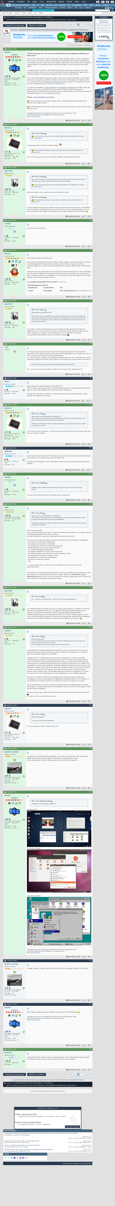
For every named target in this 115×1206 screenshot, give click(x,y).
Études (69, 2)
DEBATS (59, 1080)
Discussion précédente (40, 1091)
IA (38, 5)
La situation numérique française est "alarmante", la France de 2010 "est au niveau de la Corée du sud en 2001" (40, 1133)
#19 (90, 1004)
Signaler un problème (36, 25)
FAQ (28, 2)
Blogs (34, 2)
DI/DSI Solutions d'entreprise (20, 5)
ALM (42, 5)
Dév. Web (62, 5)
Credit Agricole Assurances (31, 1116)
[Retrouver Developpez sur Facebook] (111, 8)
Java (55, 5)
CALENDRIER (72, 1080)
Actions (17, 13)
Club (83, 2)
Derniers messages (6, 13)
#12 (90, 504)
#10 (90, 448)
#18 (90, 960)
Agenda (30, 13)
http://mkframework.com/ (35, 115)
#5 (90, 250)
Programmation (76, 5)
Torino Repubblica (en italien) (44, 97)
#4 (90, 220)
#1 (90, 48)
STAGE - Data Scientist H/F (26, 1114)
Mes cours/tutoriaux (34, 117)
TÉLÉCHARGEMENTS (51, 8)
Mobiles (98, 5)
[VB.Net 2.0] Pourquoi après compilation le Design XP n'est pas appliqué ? (28, 1150)
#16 (90, 748)
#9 (90, 404)
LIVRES (40, 8)
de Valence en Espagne (67, 88)
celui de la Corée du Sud (54, 82)
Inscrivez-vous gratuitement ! (43, 10)
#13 (90, 587)
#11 (90, 474)
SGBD (85, 5)
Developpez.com (77, 1163)
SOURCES (63, 8)
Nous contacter (67, 1163)
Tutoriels (20, 2)
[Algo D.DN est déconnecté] (14, 183)
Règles (41, 13)
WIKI (76, 8)
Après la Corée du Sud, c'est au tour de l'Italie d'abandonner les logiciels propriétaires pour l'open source (53, 30)
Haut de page (87, 1163)
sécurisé (41, 113)
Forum (9, 17)
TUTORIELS (18, 8)
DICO (81, 8)
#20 (90, 1049)
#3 (90, 167)
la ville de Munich (50, 88)
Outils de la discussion (74, 45)
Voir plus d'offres (72, 1127)
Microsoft (49, 5)
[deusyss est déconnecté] (14, 272)
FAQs (28, 1080)
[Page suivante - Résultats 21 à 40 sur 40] (82, 25)
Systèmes (106, 5)
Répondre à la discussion (14, 25)
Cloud (33, 5)
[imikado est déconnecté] (14, 69)
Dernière (87, 25)
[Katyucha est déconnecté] (14, 144)
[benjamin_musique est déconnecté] (14, 768)
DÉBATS (70, 8)
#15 (90, 705)
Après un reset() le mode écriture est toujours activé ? (22, 1145)
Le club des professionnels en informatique (27, 17)
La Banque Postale (27, 1124)
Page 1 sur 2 (73, 24)
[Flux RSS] (106, 8)
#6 (90, 300)
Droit (76, 2)
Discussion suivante (56, 1091)
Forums (11, 2)
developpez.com (58, 115)
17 (18, 85)
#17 (90, 792)
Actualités (48, 17)
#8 (90, 378)
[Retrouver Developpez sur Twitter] (108, 8)
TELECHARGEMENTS (42, 1080)
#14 (90, 627)
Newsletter (51, 2)
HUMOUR (88, 8)
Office (91, 5)
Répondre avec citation (74, 120)
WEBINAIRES (32, 8)
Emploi (61, 2)
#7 (90, 343)
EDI (68, 5)
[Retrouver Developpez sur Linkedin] (113, 8)
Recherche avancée (107, 13)
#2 (90, 124)
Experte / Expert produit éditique (28, 1122)
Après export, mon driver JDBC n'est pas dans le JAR (21, 1141)
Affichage (87, 45)
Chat (41, 2)
